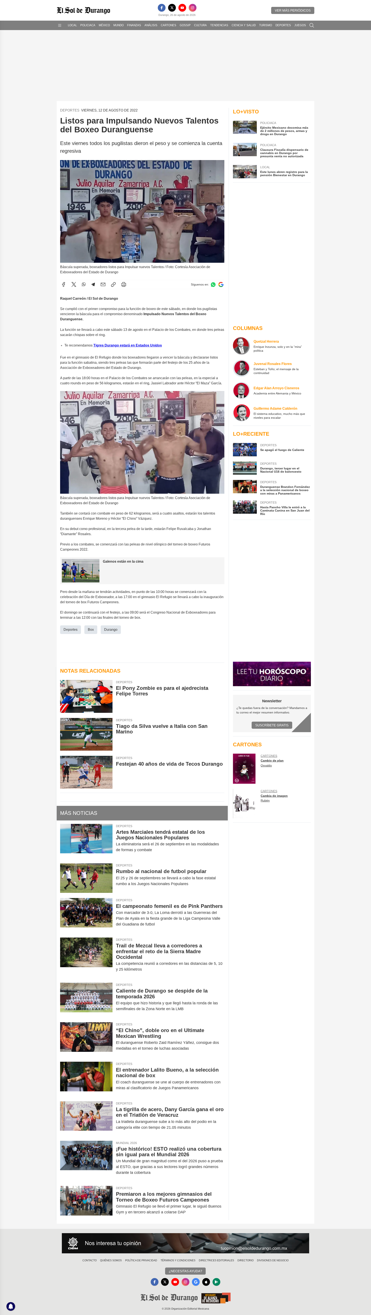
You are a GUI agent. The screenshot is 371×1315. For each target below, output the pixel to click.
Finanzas (134, 25)
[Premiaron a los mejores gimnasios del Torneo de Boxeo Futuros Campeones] (86, 1203)
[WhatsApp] (84, 284)
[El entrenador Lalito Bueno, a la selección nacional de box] (86, 1079)
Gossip (185, 25)
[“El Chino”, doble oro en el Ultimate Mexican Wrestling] (86, 1039)
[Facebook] (162, 8)
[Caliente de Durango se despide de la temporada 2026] (86, 1000)
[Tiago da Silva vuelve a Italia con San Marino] (86, 734)
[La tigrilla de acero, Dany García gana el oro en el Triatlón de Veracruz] (86, 1118)
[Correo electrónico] (103, 284)
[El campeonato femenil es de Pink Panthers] (86, 915)
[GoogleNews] (196, 1282)
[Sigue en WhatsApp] (213, 284)
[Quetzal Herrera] (241, 345)
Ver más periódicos (293, 10)
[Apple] (206, 1282)
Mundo (118, 25)
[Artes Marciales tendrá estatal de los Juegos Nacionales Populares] (86, 841)
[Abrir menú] (60, 25)
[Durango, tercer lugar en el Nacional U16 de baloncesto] (245, 468)
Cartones (168, 25)
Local (72, 25)
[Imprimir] (123, 284)
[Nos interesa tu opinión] (185, 1243)
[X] (172, 8)
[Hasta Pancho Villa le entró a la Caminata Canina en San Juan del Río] (245, 508)
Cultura (200, 25)
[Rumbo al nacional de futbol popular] (86, 878)
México (104, 25)
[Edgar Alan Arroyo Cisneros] (241, 390)
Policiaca (87, 25)
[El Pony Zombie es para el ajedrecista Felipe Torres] (86, 696)
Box (91, 629)
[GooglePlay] (216, 1282)
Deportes (283, 25)
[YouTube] (182, 8)
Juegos (300, 25)
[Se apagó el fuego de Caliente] (245, 449)
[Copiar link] (113, 284)
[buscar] (311, 25)
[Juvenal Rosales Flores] (241, 368)
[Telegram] (93, 284)
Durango (110, 629)
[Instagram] (192, 8)
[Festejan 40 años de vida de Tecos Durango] (86, 772)
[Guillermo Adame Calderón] (241, 413)
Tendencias (219, 25)
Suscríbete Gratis (272, 725)
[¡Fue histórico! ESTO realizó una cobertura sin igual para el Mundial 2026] (86, 1161)
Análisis (150, 25)
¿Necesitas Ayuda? (185, 1271)
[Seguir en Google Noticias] (220, 284)
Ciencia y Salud (244, 25)
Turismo (265, 25)
